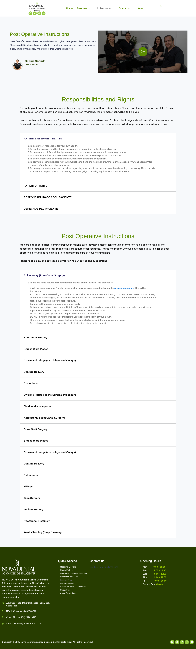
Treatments (83, 8)
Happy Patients (66, 570)
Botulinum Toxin (67, 587)
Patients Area (104, 8)
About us (82, 587)
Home (69, 8)
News (140, 8)
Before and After (67, 583)
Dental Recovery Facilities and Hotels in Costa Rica (73, 575)
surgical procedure (124, 288)
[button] (161, 6)
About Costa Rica (67, 593)
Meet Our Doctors (68, 567)
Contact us (124, 8)
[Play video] (142, 51)
